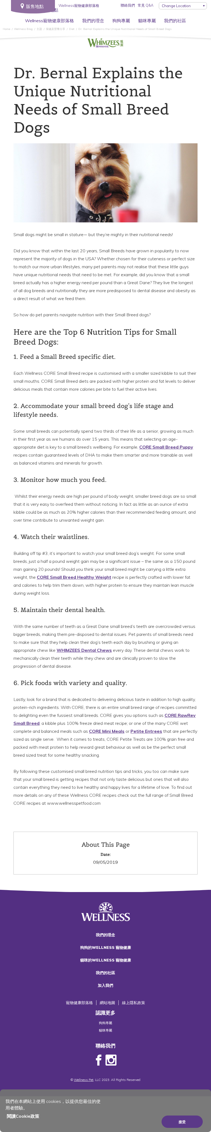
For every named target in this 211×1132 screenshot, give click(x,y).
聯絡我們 (128, 5)
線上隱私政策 (133, 1002)
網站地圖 (107, 1002)
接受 (182, 1122)
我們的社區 (175, 20)
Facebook (98, 1060)
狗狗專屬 (121, 20)
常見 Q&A (145, 5)
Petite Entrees (146, 731)
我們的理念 (93, 20)
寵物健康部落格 (79, 1002)
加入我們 (105, 985)
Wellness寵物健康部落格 (49, 20)
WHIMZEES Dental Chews (84, 650)
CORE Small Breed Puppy (166, 447)
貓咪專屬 (147, 20)
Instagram (111, 1060)
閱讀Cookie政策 (23, 1116)
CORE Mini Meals (106, 731)
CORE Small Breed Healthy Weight (74, 577)
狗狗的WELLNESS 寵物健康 (105, 947)
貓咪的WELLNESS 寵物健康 (105, 960)
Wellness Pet (83, 1080)
